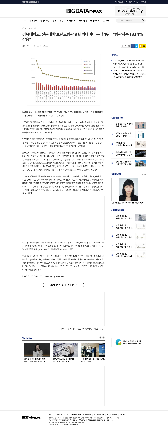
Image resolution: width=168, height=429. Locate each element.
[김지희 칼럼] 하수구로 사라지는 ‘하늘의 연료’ (127, 203)
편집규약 (122, 415)
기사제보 (143, 2)
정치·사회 (83, 20)
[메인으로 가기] (31, 418)
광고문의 (66, 415)
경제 (54, 20)
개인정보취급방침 (76, 415)
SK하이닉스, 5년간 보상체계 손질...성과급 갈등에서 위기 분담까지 (129, 61)
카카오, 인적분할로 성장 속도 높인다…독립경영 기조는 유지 (32, 360)
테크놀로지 (71, 20)
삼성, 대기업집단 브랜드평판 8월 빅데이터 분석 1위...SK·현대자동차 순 (124, 217)
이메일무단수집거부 (99, 415)
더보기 (144, 174)
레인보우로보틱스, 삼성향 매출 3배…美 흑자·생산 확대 (61, 360)
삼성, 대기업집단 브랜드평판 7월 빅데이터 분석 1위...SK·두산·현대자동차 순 (124, 226)
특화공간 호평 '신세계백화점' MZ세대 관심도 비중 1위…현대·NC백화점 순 (124, 144)
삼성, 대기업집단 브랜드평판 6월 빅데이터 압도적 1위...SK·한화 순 (124, 236)
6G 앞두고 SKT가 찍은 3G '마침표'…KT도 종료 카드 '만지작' (129, 74)
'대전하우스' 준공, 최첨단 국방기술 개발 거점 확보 (129, 71)
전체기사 (33, 20)
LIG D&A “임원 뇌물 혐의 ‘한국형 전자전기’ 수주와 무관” (129, 77)
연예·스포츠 (95, 20)
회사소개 (136, 2)
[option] (36, 353)
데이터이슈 (44, 20)
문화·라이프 (107, 20)
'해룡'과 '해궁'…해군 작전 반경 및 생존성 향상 (127, 64)
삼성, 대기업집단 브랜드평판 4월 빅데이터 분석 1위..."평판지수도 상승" (124, 255)
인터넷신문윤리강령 (112, 415)
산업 (61, 20)
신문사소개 (52, 415)
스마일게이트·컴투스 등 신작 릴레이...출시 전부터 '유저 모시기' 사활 (129, 67)
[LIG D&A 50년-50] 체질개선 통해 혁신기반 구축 (91, 360)
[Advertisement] (41, 218)
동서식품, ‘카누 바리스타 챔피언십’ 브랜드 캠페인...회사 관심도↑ (124, 125)
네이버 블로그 (128, 2)
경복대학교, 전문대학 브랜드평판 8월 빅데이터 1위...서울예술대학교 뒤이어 (124, 163)
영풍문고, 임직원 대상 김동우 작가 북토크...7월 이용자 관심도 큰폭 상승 (124, 134)
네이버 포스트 (119, 2)
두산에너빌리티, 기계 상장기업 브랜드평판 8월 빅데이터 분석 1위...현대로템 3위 (124, 153)
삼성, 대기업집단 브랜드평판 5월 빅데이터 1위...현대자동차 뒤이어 (124, 245)
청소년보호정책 (87, 415)
